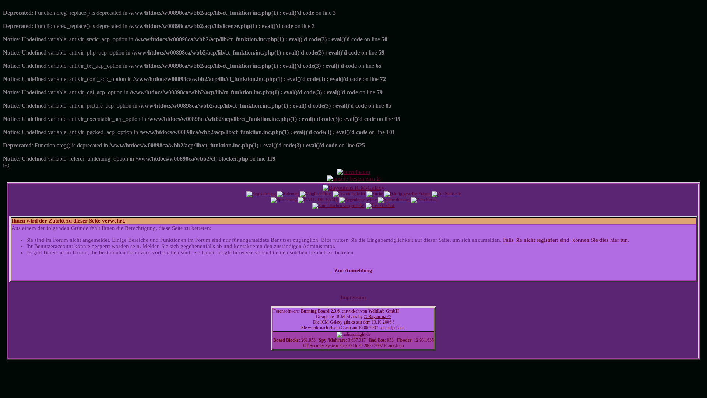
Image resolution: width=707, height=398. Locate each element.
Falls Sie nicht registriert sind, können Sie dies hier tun (565, 240)
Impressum (353, 297)
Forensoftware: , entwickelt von (336, 311)
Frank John (394, 345)
